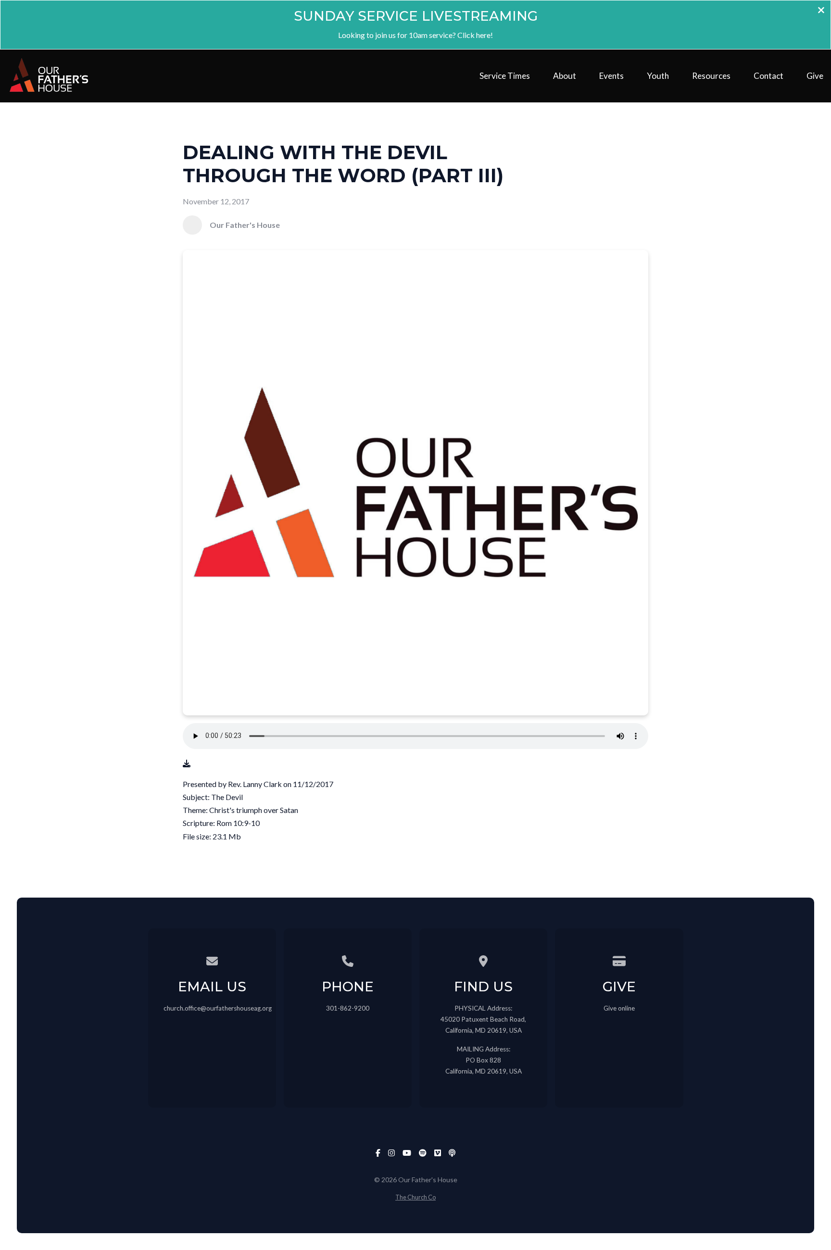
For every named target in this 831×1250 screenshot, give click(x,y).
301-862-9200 (347, 1008)
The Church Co (415, 1197)
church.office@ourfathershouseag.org (218, 1008)
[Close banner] (821, 10)
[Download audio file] (186, 763)
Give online (619, 1008)
